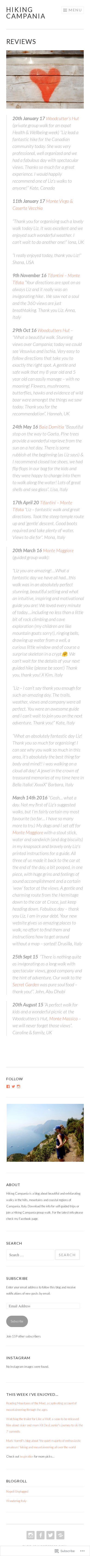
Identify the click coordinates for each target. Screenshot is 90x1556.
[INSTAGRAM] (30, 1535)
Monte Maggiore (58, 550)
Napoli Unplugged (17, 1491)
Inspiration (26, 1456)
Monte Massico (63, 1018)
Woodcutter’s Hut (62, 118)
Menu (75, 10)
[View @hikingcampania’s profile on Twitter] (13, 1086)
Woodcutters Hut (54, 330)
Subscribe (17, 1278)
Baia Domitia (51, 426)
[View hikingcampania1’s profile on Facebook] (8, 1086)
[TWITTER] (49, 1535)
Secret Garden (25, 984)
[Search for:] (30, 1255)
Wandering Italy (16, 1501)
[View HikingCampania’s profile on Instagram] (18, 1086)
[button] (45, 1132)
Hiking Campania (26, 13)
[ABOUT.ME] (59, 1535)
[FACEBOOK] (40, 1535)
